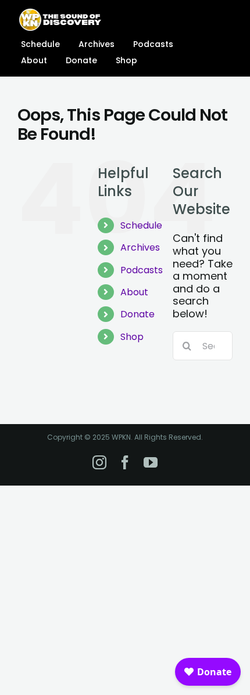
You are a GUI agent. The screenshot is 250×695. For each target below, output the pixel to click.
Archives (140, 247)
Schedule (141, 225)
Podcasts (141, 270)
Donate (137, 314)
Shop (132, 336)
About (134, 292)
